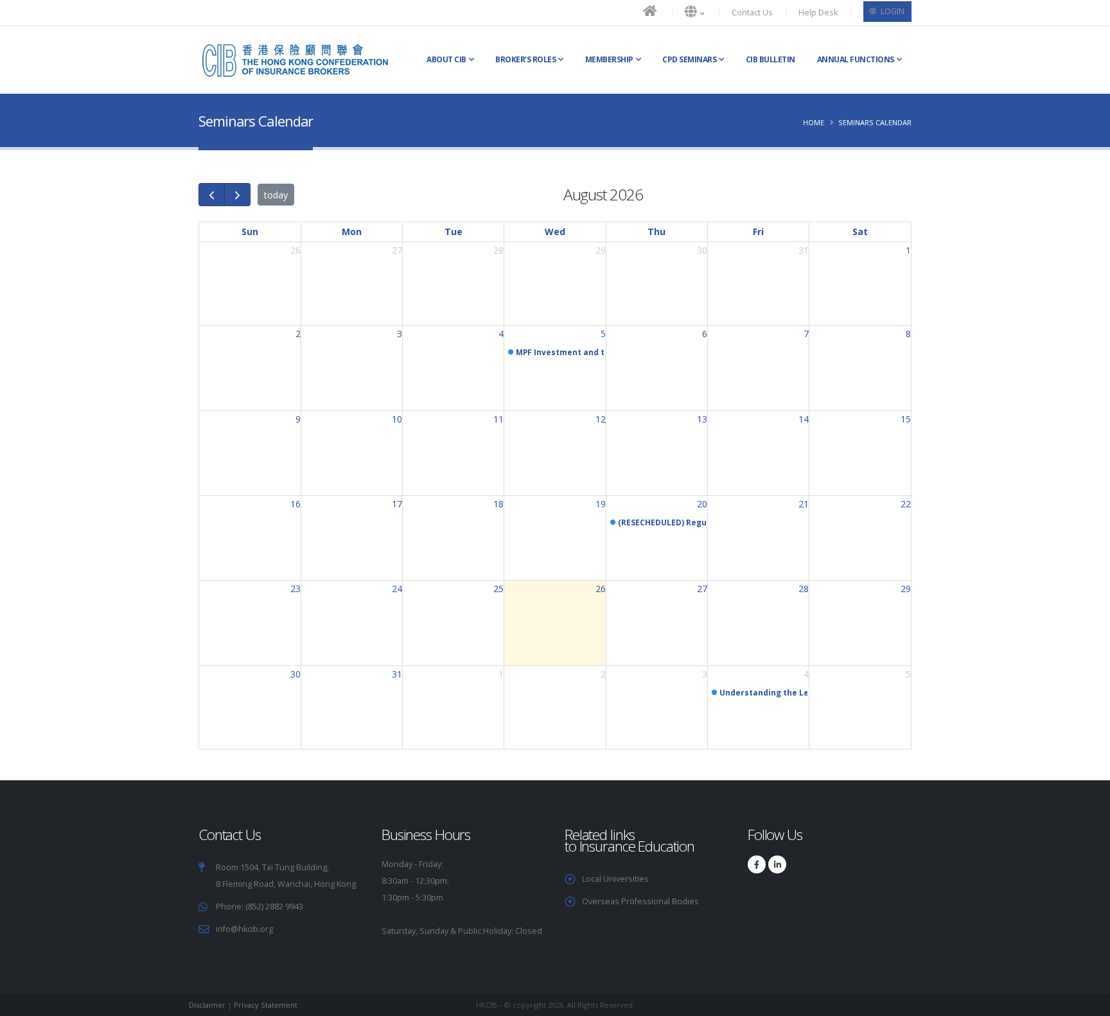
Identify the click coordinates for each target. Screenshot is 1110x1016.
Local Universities (615, 878)
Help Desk (818, 12)
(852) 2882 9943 (273, 906)
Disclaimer (207, 1005)
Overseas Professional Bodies (640, 901)
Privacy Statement (265, 1005)
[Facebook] (757, 864)
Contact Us (752, 12)
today (276, 195)
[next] (237, 194)
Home (813, 122)
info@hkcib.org (244, 929)
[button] (695, 12)
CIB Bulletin (770, 59)
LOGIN (891, 11)
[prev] (211, 194)
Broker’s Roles (525, 59)
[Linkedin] (777, 864)
